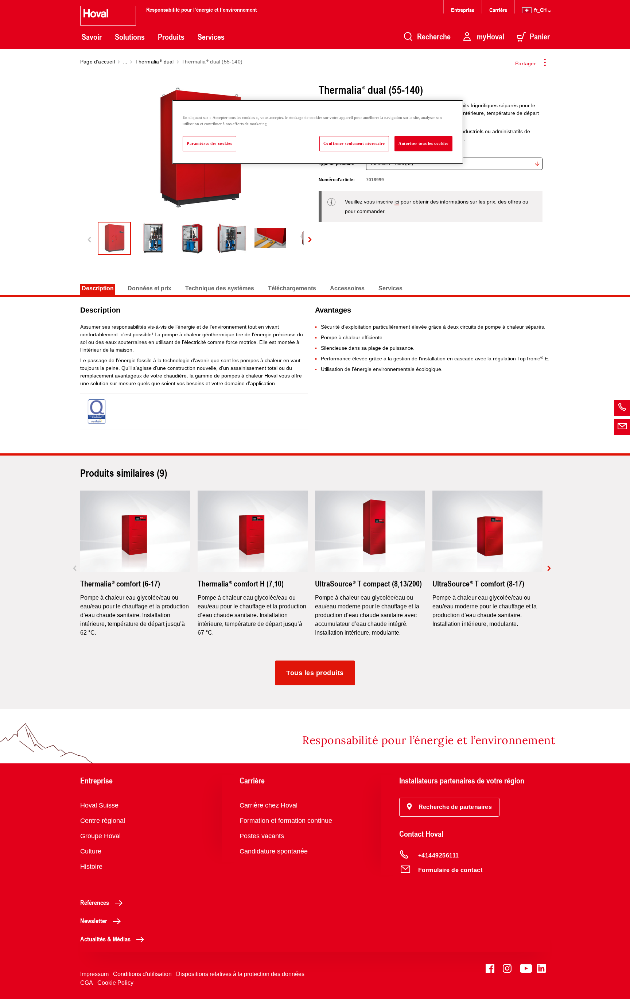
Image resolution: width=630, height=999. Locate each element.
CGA (86, 983)
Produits (171, 36)
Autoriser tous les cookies (423, 143)
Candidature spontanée (274, 851)
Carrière (498, 9)
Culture (90, 851)
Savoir (92, 36)
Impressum (94, 974)
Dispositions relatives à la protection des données (240, 974)
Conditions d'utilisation (142, 974)
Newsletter (93, 920)
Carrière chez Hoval (269, 805)
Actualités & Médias (105, 939)
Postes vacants (262, 836)
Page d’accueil (97, 62)
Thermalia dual (154, 62)
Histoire (91, 866)
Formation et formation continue (286, 820)
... (124, 62)
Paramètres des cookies (209, 143)
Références (94, 902)
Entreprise (462, 9)
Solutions (130, 36)
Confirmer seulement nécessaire (354, 143)
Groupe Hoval (100, 836)
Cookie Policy (115, 983)
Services (211, 36)
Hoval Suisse (99, 805)
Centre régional (102, 820)
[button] (449, 807)
